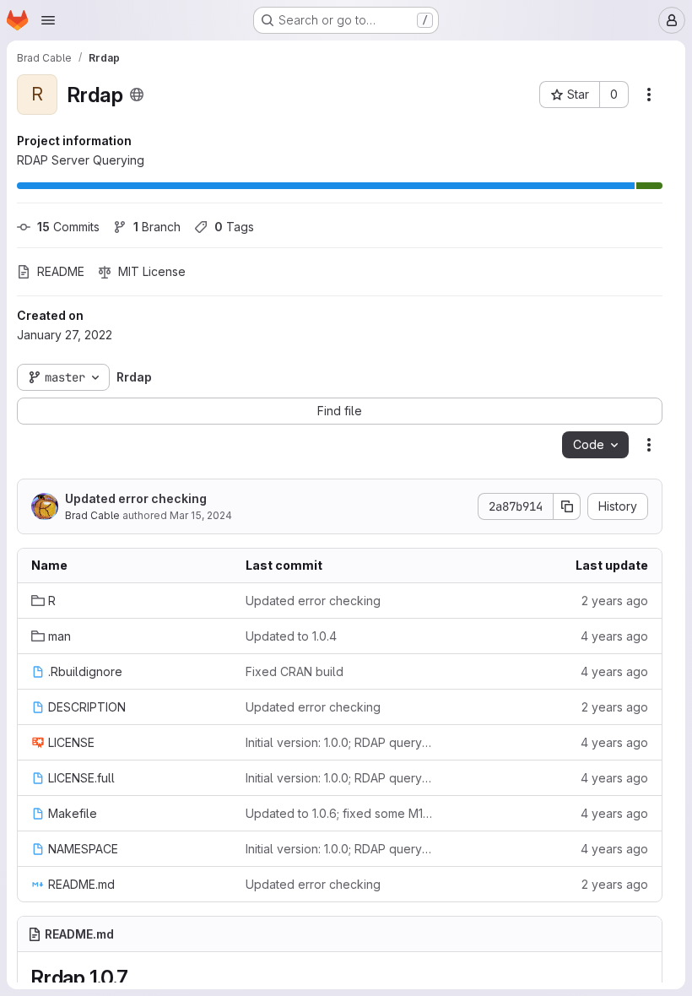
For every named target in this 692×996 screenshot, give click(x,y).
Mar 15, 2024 (201, 515)
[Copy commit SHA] (567, 506)
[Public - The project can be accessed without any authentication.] (136, 94)
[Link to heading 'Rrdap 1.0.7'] (138, 978)
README (60, 271)
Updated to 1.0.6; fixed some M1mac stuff (339, 813)
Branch (157, 226)
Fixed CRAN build (294, 671)
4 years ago (614, 636)
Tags (234, 226)
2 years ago (614, 600)
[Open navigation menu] (48, 20)
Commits (68, 226)
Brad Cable (92, 515)
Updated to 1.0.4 (291, 636)
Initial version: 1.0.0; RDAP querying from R (339, 742)
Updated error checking (136, 498)
